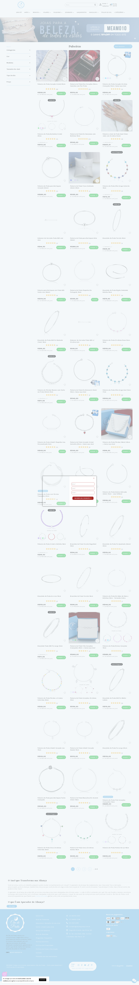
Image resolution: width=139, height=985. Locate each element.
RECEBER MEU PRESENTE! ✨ (83, 498)
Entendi (42, 980)
